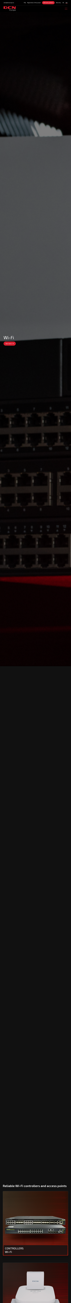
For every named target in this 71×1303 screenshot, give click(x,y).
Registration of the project (34, 2)
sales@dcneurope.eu (9, 2)
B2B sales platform (48, 2)
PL (63, 2)
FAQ (25, 2)
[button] (65, 9)
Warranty (58, 2)
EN (66, 3)
